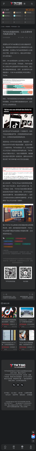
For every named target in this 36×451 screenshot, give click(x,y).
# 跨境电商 (12, 347)
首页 (3, 26)
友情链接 (29, 395)
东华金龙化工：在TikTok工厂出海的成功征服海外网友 (26, 321)
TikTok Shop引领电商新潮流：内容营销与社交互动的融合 (26, 344)
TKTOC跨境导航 (22, 401)
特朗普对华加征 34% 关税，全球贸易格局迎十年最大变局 (9, 344)
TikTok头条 (14, 26)
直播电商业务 (22, 195)
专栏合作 (8, 395)
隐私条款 (22, 395)
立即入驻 (31, 10)
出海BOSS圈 (28, 393)
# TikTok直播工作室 (21, 238)
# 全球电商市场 (26, 244)
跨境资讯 (8, 26)
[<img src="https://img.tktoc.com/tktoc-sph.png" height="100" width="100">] (18, 385)
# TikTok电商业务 (8, 246)
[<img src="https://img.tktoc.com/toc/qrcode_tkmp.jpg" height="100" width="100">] (22, 385)
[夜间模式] (33, 441)
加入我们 (14, 393)
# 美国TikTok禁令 (8, 241)
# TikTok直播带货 (8, 244)
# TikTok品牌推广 (31, 324)
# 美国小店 (12, 324)
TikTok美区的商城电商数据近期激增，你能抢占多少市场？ (9, 321)
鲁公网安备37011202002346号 (23, 403)
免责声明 (15, 395)
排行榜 (20, 393)
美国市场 (6, 142)
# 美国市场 (17, 244)
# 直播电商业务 (19, 241)
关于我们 (6, 393)
